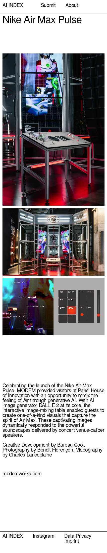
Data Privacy (77, 535)
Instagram (43, 535)
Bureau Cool (70, 444)
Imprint (71, 540)
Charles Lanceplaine (30, 454)
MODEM (26, 390)
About (71, 4)
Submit (48, 4)
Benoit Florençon (55, 449)
